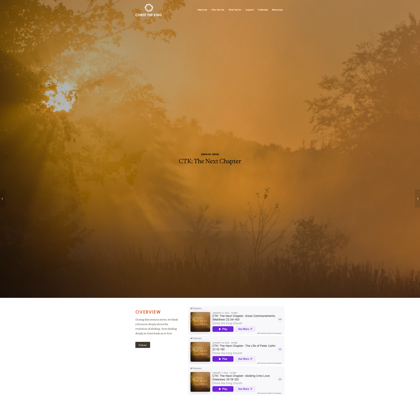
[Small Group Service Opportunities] (2, 198)
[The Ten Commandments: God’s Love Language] (417, 198)
